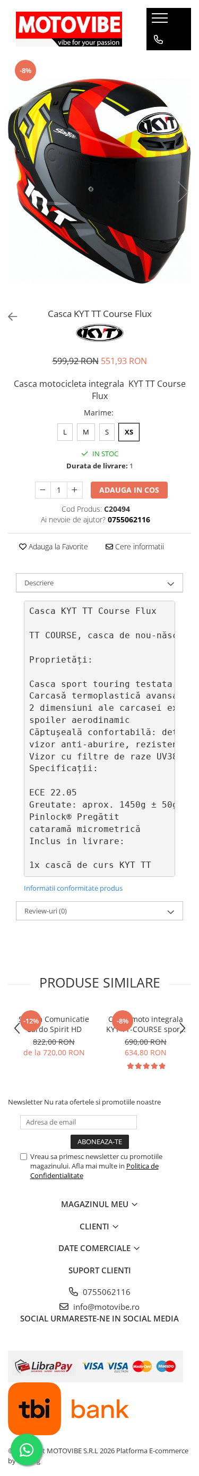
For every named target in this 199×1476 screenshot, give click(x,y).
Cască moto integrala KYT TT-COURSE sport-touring (145, 1024)
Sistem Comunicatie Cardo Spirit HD (54, 1024)
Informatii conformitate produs (73, 888)
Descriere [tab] (39, 582)
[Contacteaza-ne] (158, 39)
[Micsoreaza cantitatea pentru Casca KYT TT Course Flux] (43, 490)
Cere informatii (138, 546)
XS (129, 432)
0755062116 (106, 1292)
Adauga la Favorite (57, 546)
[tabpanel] (99, 181)
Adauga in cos (129, 490)
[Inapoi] (8, 317)
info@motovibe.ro (105, 1306)
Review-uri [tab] (45, 911)
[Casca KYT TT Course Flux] (99, 181)
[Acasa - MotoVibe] (69, 29)
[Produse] (161, 21)
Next (182, 192)
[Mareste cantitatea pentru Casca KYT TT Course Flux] (75, 490)
